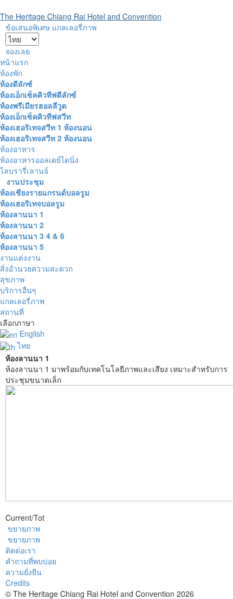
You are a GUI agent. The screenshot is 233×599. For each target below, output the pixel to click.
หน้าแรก (14, 61)
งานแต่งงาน (20, 257)
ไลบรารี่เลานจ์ (24, 170)
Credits (17, 582)
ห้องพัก (11, 72)
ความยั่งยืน (23, 571)
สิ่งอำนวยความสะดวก (36, 268)
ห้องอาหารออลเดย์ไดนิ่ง (39, 159)
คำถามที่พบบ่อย (30, 561)
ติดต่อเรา (20, 550)
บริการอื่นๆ (18, 290)
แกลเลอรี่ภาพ (22, 300)
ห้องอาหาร (17, 148)
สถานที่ (12, 311)
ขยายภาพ (24, 528)
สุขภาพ (12, 279)
